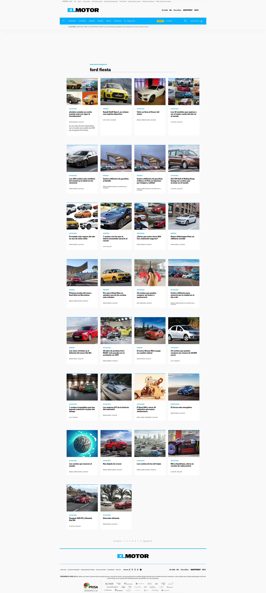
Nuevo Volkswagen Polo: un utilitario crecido (182, 238)
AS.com (155, 584)
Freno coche (86, 1)
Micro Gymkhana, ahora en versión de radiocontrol (182, 465)
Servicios (160, 21)
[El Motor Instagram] (135, 570)
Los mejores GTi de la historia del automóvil (116, 408)
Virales (108, 21)
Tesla (79, 1)
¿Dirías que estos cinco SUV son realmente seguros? (149, 238)
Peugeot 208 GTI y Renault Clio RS (80, 519)
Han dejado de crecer (112, 464)
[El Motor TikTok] (137, 570)
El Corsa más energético (181, 407)
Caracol (170, 584)
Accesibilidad (110, 569)
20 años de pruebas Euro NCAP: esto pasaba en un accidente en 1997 (114, 353)
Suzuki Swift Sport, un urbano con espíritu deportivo (116, 113)
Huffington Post (112, 587)
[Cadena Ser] (196, 10)
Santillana (129, 584)
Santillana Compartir (140, 584)
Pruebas (100, 21)
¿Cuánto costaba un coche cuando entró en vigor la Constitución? (80, 114)
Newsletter (131, 21)
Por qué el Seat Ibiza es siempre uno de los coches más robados (114, 295)
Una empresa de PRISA (90, 586)
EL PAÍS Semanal (153, 587)
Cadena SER (149, 584)
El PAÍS (109, 584)
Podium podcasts (128, 590)
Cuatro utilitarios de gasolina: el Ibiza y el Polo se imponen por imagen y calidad (150, 181)
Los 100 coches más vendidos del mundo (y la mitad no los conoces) (82, 181)
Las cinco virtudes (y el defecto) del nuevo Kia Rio (80, 352)
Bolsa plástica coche (134, 1)
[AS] (170, 10)
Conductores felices (148, 1)
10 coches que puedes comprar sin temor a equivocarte (146, 295)
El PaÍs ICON (137, 590)
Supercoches (175, 404)
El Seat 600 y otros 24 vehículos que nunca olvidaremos (146, 409)
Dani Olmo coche (97, 1)
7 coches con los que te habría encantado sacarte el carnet (115, 239)
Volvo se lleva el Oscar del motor (148, 113)
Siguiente (146, 541)
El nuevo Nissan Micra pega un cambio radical (149, 352)
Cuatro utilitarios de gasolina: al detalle (116, 180)
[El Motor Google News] (141, 570)
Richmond (108, 590)
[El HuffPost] (188, 10)
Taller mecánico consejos (163, 1)
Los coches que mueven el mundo (80, 465)
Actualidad (72, 21)
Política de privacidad (73, 569)
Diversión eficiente (111, 518)
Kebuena (168, 587)
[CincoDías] (177, 10)
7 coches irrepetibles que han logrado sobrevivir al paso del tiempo (82, 409)
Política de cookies (101, 569)
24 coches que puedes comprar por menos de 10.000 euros (184, 353)
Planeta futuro (160, 587)
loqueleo (155, 590)
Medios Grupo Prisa (90, 590)
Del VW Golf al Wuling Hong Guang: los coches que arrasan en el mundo (182, 181)
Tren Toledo (123, 1)
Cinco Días (137, 587)
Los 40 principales (119, 584)
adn (162, 584)
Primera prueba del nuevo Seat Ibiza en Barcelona (80, 294)
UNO (123, 587)
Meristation (165, 590)
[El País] (165, 10)
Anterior (119, 541)
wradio (129, 587)
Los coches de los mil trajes (149, 464)
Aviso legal (63, 569)
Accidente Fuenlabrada (111, 1)
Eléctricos (82, 21)
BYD (70, 1)
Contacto (118, 569)
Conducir (92, 21)
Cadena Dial (145, 587)
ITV (75, 1)
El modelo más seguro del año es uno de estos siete (82, 238)
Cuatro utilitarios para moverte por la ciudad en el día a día (182, 295)
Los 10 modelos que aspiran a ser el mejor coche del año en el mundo (183, 114)
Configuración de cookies (87, 569)
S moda (146, 590)
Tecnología (117, 21)
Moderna (118, 590)
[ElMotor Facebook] (129, 570)
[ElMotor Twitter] (132, 570)
